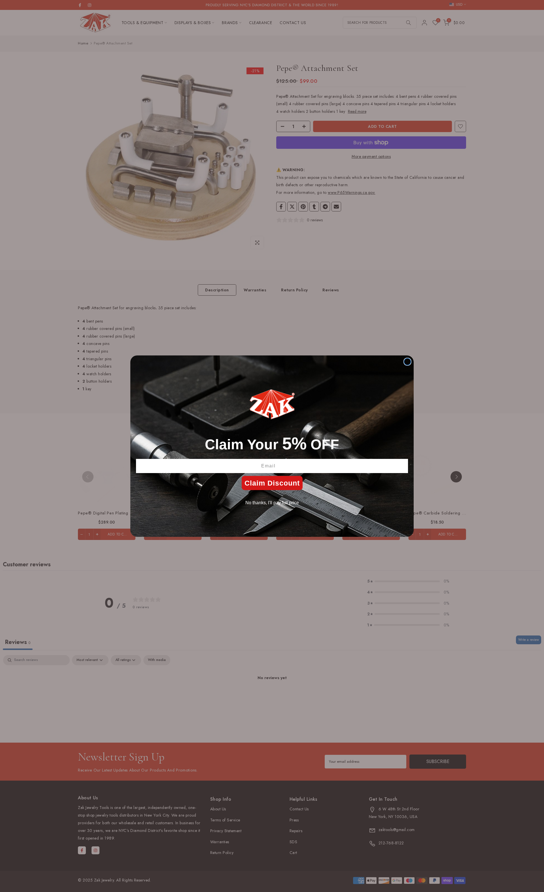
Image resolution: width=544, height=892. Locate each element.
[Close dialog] (407, 361)
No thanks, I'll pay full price (272, 502)
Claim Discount (272, 483)
